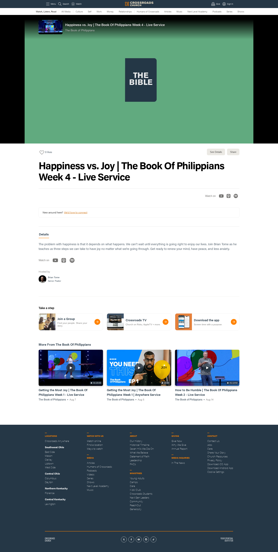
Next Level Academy (197, 11)
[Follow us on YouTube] (222, 198)
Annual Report (179, 448)
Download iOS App (217, 464)
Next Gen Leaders (139, 497)
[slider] (139, 133)
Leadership (136, 460)
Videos (90, 474)
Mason (48, 456)
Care (132, 486)
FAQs (133, 464)
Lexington (50, 504)
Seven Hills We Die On (142, 448)
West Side (50, 467)
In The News (178, 463)
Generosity (136, 509)
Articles (167, 11)
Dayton (49, 482)
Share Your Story (216, 452)
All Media (65, 11)
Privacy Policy (214, 460)
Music (179, 11)
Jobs (209, 445)
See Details (216, 152)
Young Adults (137, 478)
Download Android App (220, 468)
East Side (50, 452)
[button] (5, 138)
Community (136, 501)
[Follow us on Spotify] (236, 198)
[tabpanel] (139, 263)
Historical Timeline (139, 445)
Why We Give (178, 445)
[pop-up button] (267, 138)
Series (229, 11)
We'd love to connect (75, 212)
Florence (49, 493)
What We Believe (139, 452)
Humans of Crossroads (148, 11)
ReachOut (135, 505)
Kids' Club (135, 490)
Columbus (50, 478)
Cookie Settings (215, 472)
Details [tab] (44, 234)
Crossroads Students (141, 493)
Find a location (95, 445)
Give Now (176, 441)
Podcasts (217, 11)
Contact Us (213, 441)
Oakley (48, 459)
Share (233, 152)
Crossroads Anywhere (57, 441)
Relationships (125, 11)
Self (89, 11)
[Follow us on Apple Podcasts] (229, 198)
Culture (79, 11)
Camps (134, 482)
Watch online (94, 441)
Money (110, 11)
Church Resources (217, 456)
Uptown (49, 463)
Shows (240, 11)
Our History (136, 441)
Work (99, 11)
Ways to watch (95, 448)
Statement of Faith (139, 456)
